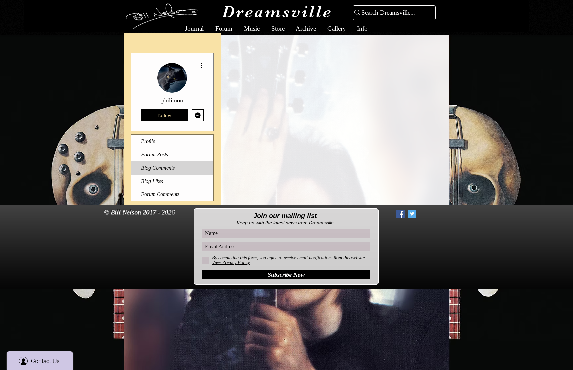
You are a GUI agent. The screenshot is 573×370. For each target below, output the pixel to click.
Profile (148, 141)
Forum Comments (160, 194)
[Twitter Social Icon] (412, 214)
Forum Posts (154, 154)
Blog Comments (158, 168)
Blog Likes (152, 181)
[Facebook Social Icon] (400, 214)
